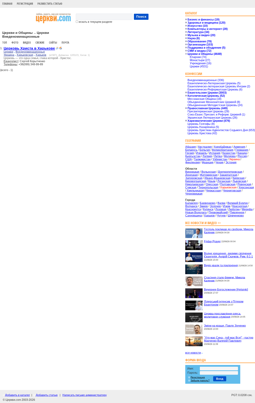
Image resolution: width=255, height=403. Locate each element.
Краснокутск (193, 209)
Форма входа (195, 360)
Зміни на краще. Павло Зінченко (225, 325)
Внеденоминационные (30, 51)
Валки (221, 203)
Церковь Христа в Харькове (29, 48)
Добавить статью (47, 395)
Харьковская (25, 54)
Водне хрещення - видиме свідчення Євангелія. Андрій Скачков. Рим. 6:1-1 (228, 255)
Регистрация (25, 4)
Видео (27, 42)
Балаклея (191, 203)
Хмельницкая (195, 190)
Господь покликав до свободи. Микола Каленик (228, 231)
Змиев (203, 206)
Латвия (207, 156)
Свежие (39, 42)
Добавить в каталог (17, 395)
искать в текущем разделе (95, 21)
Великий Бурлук (237, 203)
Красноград (239, 206)
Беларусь (191, 149)
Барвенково (207, 203)
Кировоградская (195, 181)
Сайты (53, 42)
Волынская (208, 171)
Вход (219, 378)
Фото (14, 42)
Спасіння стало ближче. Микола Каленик (224, 279)
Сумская (190, 187)
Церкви (8, 51)
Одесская (212, 184)
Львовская (239, 181)
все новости (193, 352)
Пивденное (237, 212)
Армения (239, 146)
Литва (218, 156)
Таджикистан (202, 159)
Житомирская (209, 174)
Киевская (239, 178)
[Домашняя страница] (60, 48)
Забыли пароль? (200, 380)
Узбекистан (220, 159)
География (193, 140)
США (188, 159)
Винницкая (192, 171)
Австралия (205, 146)
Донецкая (191, 174)
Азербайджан (222, 146)
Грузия (189, 153)
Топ (4, 42)
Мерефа (247, 209)
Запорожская (193, 178)
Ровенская (244, 184)
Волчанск (191, 206)
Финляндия (192, 162)
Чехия (219, 162)
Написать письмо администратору (84, 395)
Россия (242, 156)
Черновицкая (193, 193)
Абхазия (190, 146)
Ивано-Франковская (218, 178)
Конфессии (193, 73)
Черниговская (232, 190)
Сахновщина (193, 215)
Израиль (201, 153)
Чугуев (221, 215)
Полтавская (227, 184)
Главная (7, 4)
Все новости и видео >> (203, 223)
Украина (9, 54)
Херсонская (246, 187)
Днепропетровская (230, 171)
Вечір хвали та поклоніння (221, 265)
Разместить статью (49, 4)
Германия (241, 149)
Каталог (191, 13)
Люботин (234, 209)
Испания (214, 153)
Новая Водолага (196, 212)
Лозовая (220, 209)
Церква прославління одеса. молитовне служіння (222, 315)
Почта (65, 42)
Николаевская (194, 184)
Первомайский (218, 212)
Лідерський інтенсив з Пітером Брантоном (223, 303)
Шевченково (236, 215)
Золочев (215, 206)
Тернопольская (208, 187)
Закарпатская (228, 174)
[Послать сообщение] (57, 48)
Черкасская (213, 190)
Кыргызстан (193, 156)
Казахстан (228, 153)
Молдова (230, 156)
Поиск (141, 16)
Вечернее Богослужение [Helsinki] (226, 289)
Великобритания (222, 149)
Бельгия (204, 149)
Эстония (231, 162)
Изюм (226, 206)
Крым (211, 181)
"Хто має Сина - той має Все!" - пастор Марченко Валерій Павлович (228, 339)
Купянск (208, 209)
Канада (242, 153)
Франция (207, 162)
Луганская (224, 181)
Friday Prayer (212, 241)
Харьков (41, 54)
